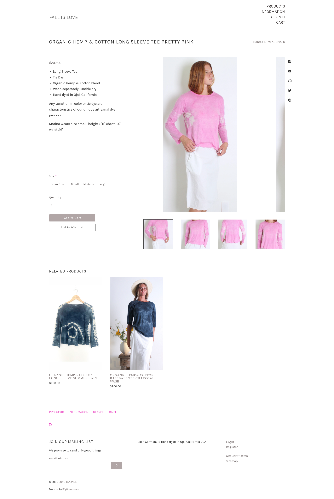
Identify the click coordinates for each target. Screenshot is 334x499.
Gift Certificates (237, 456)
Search (278, 17)
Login (230, 442)
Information (273, 11)
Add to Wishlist (72, 227)
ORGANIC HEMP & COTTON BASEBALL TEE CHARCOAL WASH (132, 378)
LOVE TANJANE (68, 482)
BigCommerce (70, 489)
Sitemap (232, 461)
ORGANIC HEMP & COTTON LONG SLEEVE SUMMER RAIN (73, 376)
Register (232, 447)
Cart (280, 22)
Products (276, 6)
